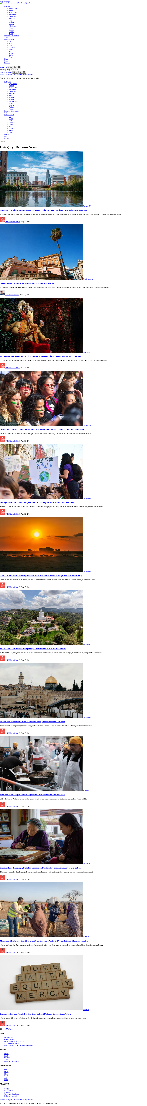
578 (7, 1029)
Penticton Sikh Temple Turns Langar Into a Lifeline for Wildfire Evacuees (32, 795)
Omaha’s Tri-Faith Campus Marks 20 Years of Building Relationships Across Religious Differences (43, 210)
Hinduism (12, 18)
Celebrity (12, 47)
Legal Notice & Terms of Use (14, 1041)
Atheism (11, 10)
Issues (6, 61)
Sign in (2, 72)
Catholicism (87, 425)
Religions (7, 6)
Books (11, 55)
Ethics (6, 59)
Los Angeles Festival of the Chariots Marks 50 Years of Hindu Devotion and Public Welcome (40, 356)
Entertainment (9, 39)
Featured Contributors (11, 36)
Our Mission (8, 1090)
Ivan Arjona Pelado (12, 295)
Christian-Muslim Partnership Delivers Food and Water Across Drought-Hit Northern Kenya (41, 575)
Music (11, 43)
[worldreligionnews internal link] (16, 3)
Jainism (11, 22)
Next (10, 1029)
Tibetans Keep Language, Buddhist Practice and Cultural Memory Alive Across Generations (40, 868)
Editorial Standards (10, 1096)
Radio (11, 53)
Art (10, 51)
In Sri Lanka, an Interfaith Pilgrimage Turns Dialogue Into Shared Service (33, 648)
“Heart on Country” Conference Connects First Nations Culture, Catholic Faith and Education (42, 429)
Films (10, 45)
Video (6, 38)
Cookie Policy (9, 1039)
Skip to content (5, 1)
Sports (11, 49)
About (6, 1088)
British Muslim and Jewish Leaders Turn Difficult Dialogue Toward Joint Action (35, 1014)
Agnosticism (13, 8)
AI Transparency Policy (12, 1043)
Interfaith (86, 937)
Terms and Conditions (11, 1094)
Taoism (11, 32)
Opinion (7, 63)
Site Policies (8, 1037)
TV (10, 41)
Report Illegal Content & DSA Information (18, 1045)
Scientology (13, 26)
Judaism (11, 24)
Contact (7, 1092)
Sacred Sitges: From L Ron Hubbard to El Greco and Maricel (27, 283)
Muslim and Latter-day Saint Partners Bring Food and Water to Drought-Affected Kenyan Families (44, 941)
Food (10, 57)
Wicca (11, 34)
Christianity (12, 16)
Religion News (88, 206)
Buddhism (12, 14)
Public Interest (88, 279)
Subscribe (3, 67)
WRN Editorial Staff (13, 222)
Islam (10, 20)
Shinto (11, 28)
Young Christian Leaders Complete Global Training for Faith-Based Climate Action (37, 502)
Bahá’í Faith (13, 12)
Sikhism (11, 30)
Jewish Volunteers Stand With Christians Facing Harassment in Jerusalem (32, 722)
